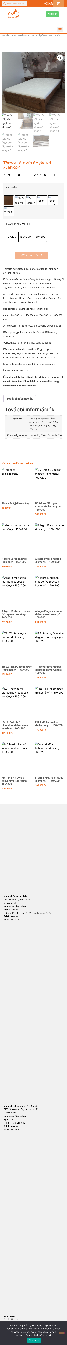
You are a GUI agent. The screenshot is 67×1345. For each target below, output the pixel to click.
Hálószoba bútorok (20, 35)
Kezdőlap (6, 35)
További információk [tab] (20, 398)
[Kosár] (58, 3)
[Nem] (62, 1333)
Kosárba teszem (31, 255)
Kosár (48, 3)
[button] (60, 29)
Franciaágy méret (18, 224)
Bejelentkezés (11, 1319)
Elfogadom (34, 1340)
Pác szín (11, 188)
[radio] (9, 200)
